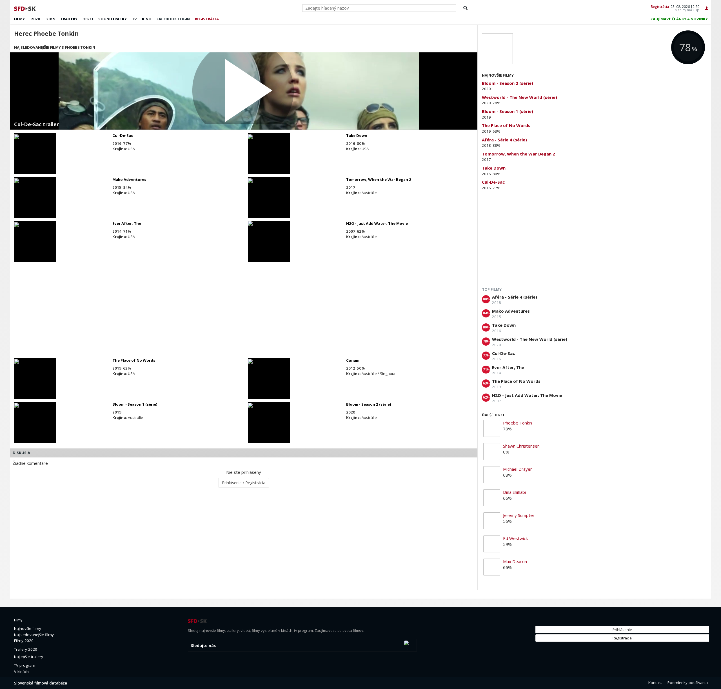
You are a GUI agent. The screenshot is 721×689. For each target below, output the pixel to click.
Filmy (19, 18)
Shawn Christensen (521, 446)
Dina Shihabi (514, 492)
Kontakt (655, 682)
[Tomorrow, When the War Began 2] (269, 202)
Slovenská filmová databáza (40, 683)
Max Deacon (515, 561)
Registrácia (660, 6)
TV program (24, 665)
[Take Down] (269, 158)
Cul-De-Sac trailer (36, 124)
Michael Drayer (517, 469)
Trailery (68, 18)
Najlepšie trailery (28, 656)
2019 (50, 18)
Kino (147, 18)
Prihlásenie (622, 629)
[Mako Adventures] (35, 202)
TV (134, 18)
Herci (88, 18)
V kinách (21, 671)
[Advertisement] (180, 309)
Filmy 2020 (24, 640)
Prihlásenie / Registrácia (243, 482)
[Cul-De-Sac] (35, 158)
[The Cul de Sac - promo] (243, 91)
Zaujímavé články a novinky (679, 18)
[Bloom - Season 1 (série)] (35, 427)
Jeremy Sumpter (519, 515)
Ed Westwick (515, 538)
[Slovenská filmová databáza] (25, 8)
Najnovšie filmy (27, 628)
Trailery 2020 (25, 649)
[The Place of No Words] (35, 383)
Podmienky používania (687, 682)
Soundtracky (112, 18)
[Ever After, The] (35, 246)
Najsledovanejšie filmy (34, 634)
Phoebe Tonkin (517, 423)
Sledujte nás (203, 645)
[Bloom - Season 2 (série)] (269, 427)
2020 (35, 18)
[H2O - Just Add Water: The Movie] (269, 246)
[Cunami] (269, 383)
